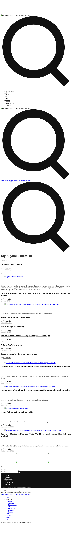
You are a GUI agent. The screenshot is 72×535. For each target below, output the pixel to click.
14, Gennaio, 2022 (7, 427)
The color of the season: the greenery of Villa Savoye (25, 336)
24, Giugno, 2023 (7, 359)
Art (5, 93)
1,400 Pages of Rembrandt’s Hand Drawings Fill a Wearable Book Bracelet (35, 390)
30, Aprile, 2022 (6, 383)
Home (6, 498)
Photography (9, 103)
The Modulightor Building (12, 326)
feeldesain (7, 268)
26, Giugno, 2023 (7, 350)
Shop (6, 519)
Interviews (8, 105)
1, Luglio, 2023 (6, 332)
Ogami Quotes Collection (12, 264)
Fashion (7, 100)
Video (6, 98)
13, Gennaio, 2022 (7, 451)
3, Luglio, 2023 (6, 323)
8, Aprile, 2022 (6, 405)
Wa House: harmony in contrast (15, 317)
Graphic (7, 102)
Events (6, 96)
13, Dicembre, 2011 (7, 270)
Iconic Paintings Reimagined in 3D (17, 412)
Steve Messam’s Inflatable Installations (19, 354)
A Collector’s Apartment (12, 345)
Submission (8, 515)
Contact (7, 517)
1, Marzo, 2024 (6, 301)
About (6, 514)
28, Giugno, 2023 (7, 341)
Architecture (9, 91)
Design (6, 94)
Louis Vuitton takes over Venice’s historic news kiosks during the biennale (35, 366)
